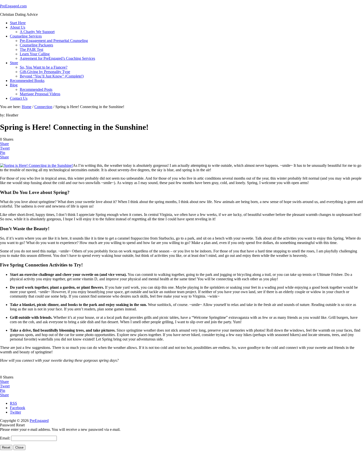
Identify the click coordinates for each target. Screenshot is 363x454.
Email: (5, 438)
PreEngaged (39, 420)
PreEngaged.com (13, 6)
